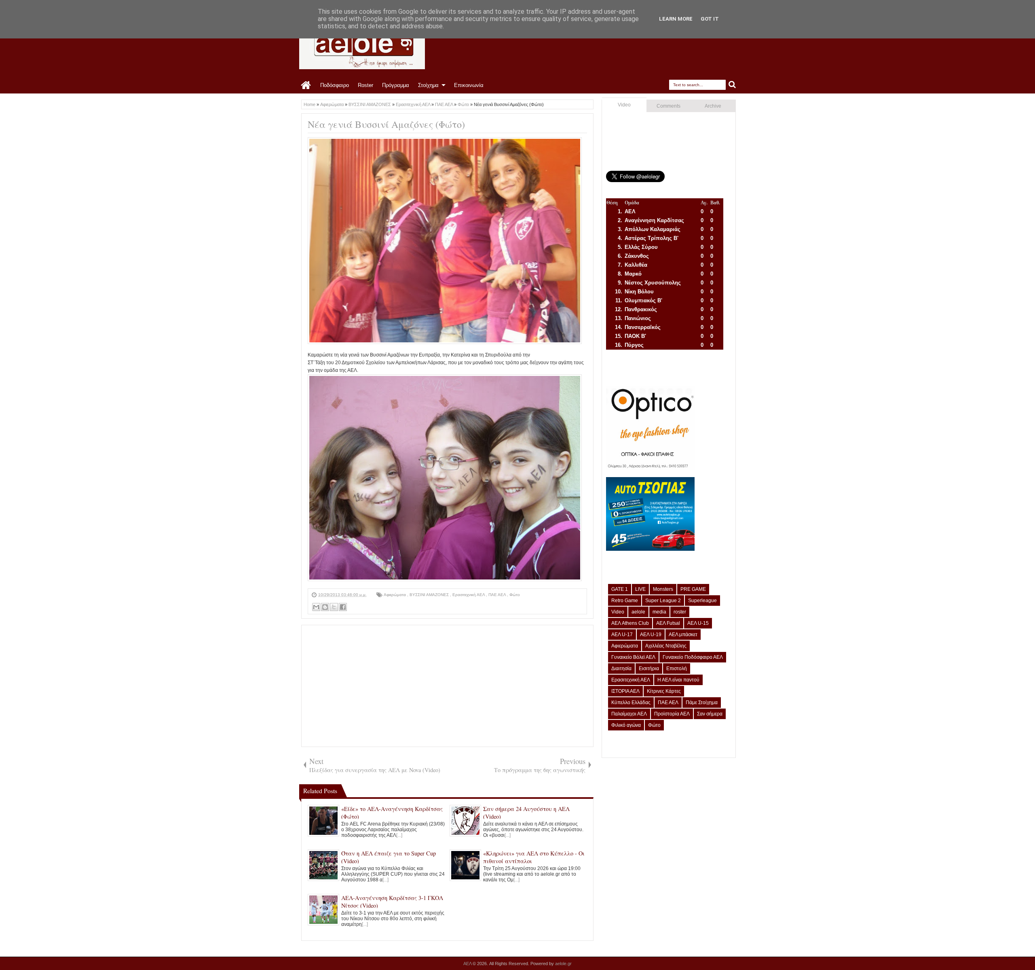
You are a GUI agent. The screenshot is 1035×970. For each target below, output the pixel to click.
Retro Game (624, 600)
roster (680, 612)
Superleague (702, 600)
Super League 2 (663, 600)
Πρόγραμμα (395, 85)
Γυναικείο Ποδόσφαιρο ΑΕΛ (693, 657)
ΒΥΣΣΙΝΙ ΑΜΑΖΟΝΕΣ (430, 594)
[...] (399, 835)
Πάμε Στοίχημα (702, 702)
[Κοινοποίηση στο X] (334, 607)
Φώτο (514, 594)
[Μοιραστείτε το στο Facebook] (343, 607)
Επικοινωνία (469, 85)
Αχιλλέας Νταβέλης (665, 646)
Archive (713, 106)
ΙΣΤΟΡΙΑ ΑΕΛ (625, 691)
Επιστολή (676, 668)
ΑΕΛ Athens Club (630, 623)
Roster (365, 85)
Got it (710, 19)
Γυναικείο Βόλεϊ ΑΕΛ (633, 657)
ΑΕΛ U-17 (622, 634)
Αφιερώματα (395, 594)
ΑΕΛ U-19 (650, 634)
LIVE (640, 589)
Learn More (676, 19)
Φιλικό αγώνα (626, 725)
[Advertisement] (447, 686)
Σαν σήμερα (709, 714)
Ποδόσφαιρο (334, 85)
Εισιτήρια (649, 668)
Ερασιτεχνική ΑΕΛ (469, 594)
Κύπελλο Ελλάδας (631, 702)
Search (732, 84)
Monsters (663, 589)
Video (624, 105)
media (659, 612)
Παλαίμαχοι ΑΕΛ (629, 714)
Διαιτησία (621, 668)
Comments (668, 106)
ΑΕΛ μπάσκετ (683, 634)
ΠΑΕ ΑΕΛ (497, 594)
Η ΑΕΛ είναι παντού (678, 680)
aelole (638, 612)
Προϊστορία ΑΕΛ (672, 714)
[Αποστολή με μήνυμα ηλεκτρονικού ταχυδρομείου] (316, 607)
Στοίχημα (428, 85)
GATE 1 (619, 589)
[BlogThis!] (325, 607)
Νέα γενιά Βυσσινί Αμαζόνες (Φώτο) (386, 124)
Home (306, 85)
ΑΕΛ (468, 963)
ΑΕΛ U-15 (698, 623)
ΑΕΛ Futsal (668, 623)
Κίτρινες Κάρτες (664, 691)
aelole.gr (563, 963)
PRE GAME (693, 589)
